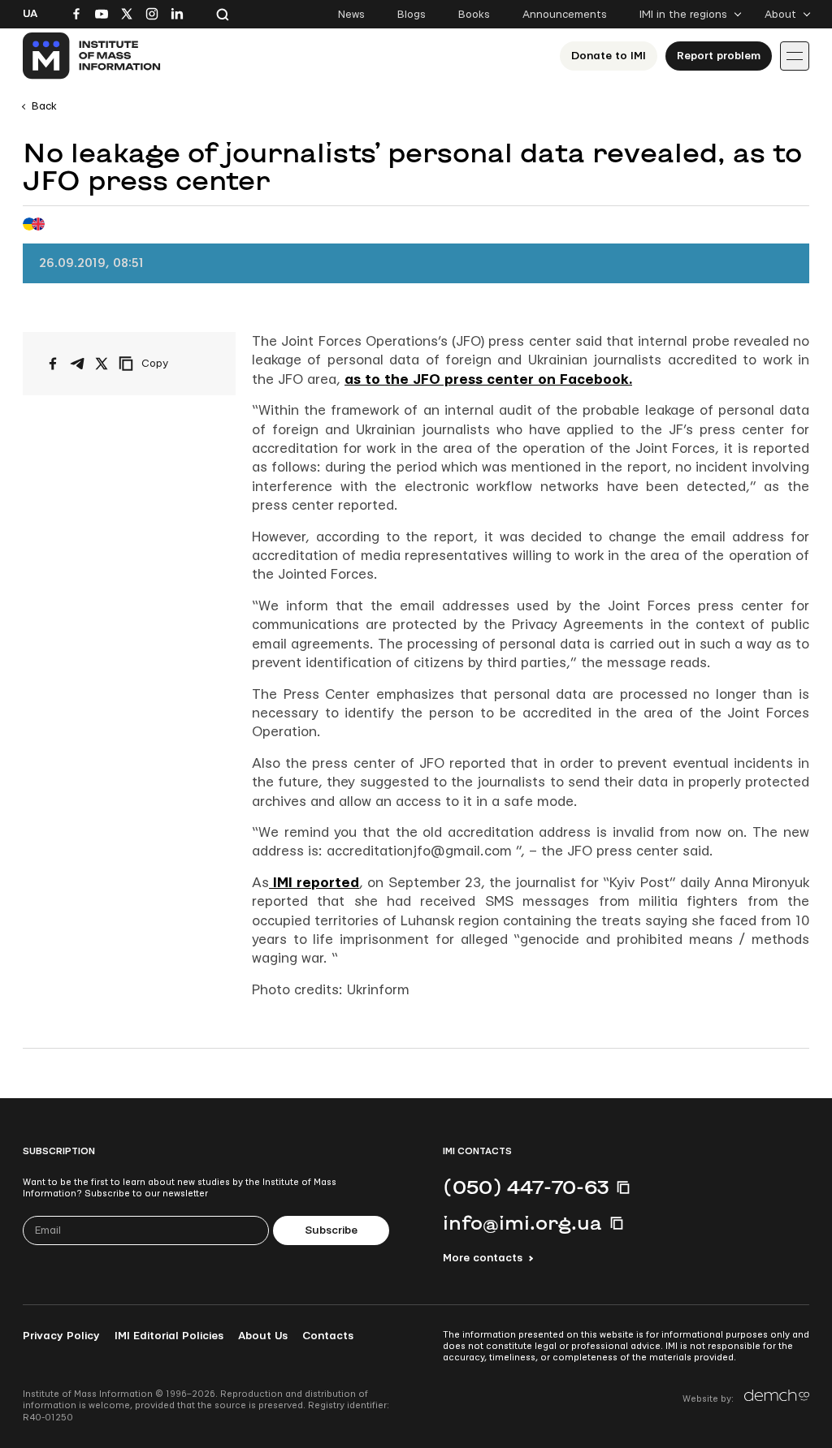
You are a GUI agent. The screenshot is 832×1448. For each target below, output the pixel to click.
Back (44, 106)
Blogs (411, 14)
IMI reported (314, 883)
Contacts (327, 1336)
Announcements (564, 14)
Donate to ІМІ (608, 56)
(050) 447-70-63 (526, 1186)
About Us (263, 1336)
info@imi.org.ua (522, 1222)
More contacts (482, 1258)
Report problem (718, 56)
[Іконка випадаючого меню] (794, 56)
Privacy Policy (61, 1336)
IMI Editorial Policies (169, 1336)
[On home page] (92, 56)
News (351, 14)
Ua (30, 13)
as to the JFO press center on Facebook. (488, 379)
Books (474, 14)
